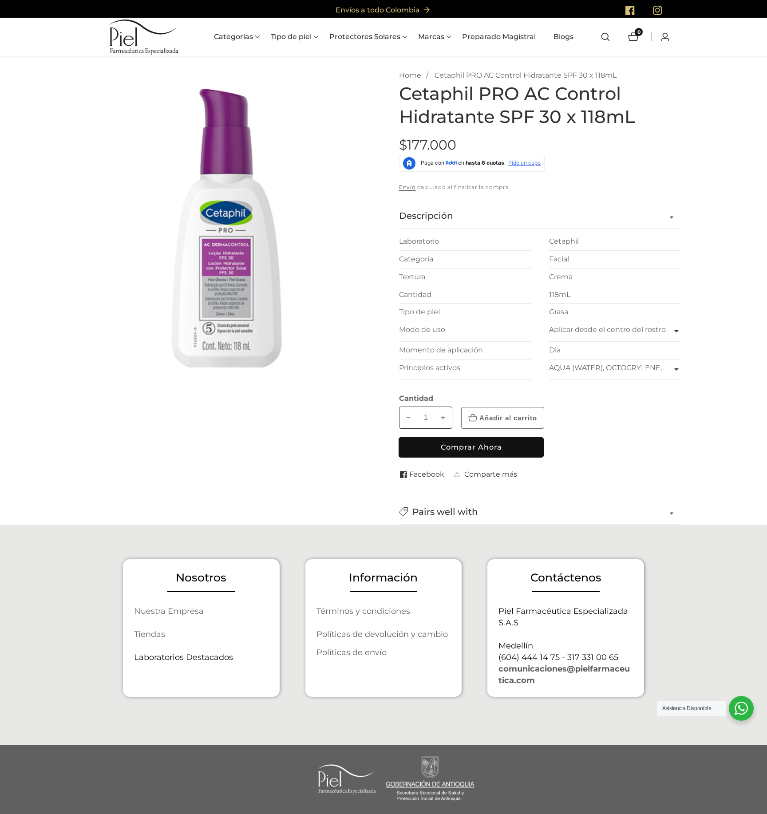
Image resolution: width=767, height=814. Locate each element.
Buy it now (471, 447)
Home (410, 75)
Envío (407, 187)
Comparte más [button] (490, 474)
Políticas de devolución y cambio (382, 634)
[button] (233, 37)
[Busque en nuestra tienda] (610, 36)
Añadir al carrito (508, 418)
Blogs (563, 36)
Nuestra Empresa (169, 611)
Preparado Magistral (499, 36)
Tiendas (149, 634)
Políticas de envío (351, 652)
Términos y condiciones (363, 611)
